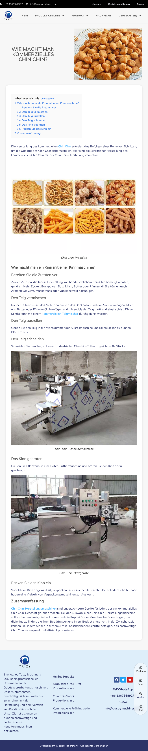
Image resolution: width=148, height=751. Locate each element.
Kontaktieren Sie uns (119, 4)
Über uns (96, 4)
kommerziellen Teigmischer (60, 313)
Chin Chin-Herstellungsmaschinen (33, 608)
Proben (140, 4)
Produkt (78, 15)
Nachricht (103, 15)
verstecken (48, 98)
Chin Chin (64, 146)
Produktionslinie (47, 15)
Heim (24, 15)
